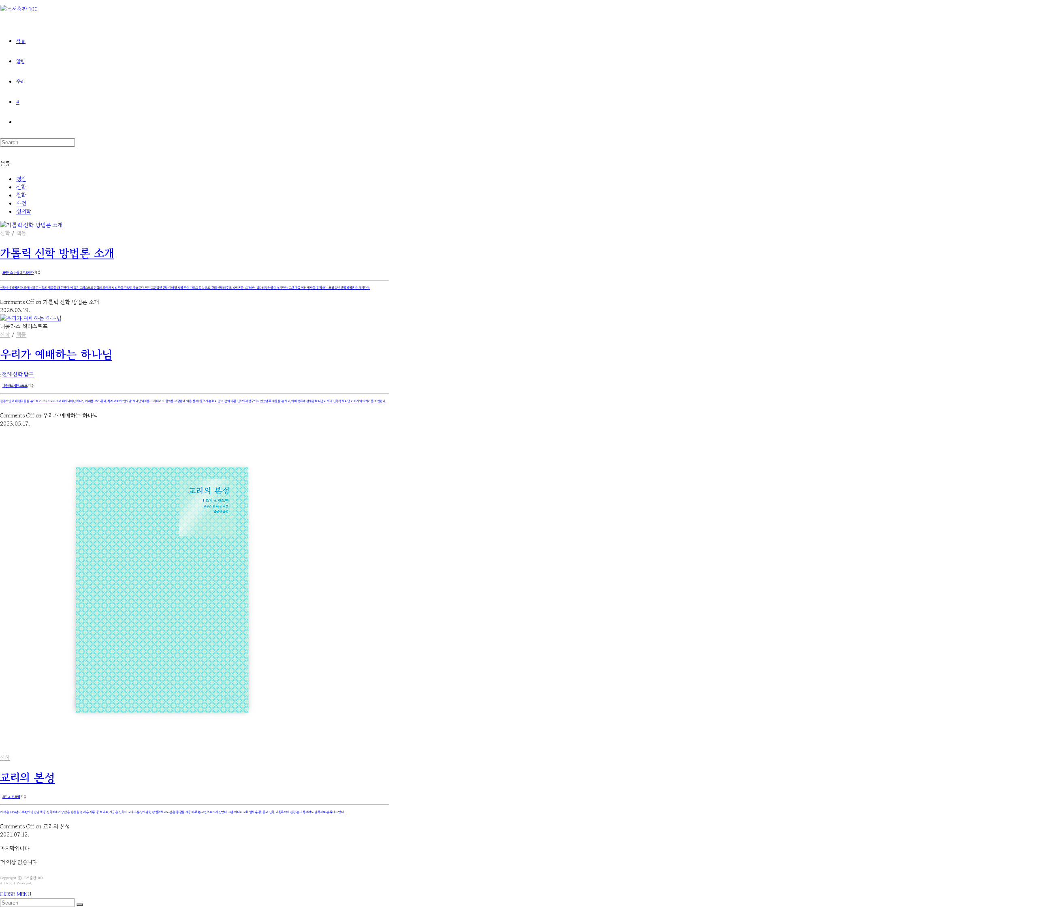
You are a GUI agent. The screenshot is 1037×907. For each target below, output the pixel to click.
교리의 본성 (27, 777)
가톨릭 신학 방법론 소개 (57, 253)
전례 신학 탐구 (18, 374)
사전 (21, 203)
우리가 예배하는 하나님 (56, 354)
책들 (21, 233)
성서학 (23, 211)
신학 (21, 187)
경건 (21, 179)
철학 (21, 195)
